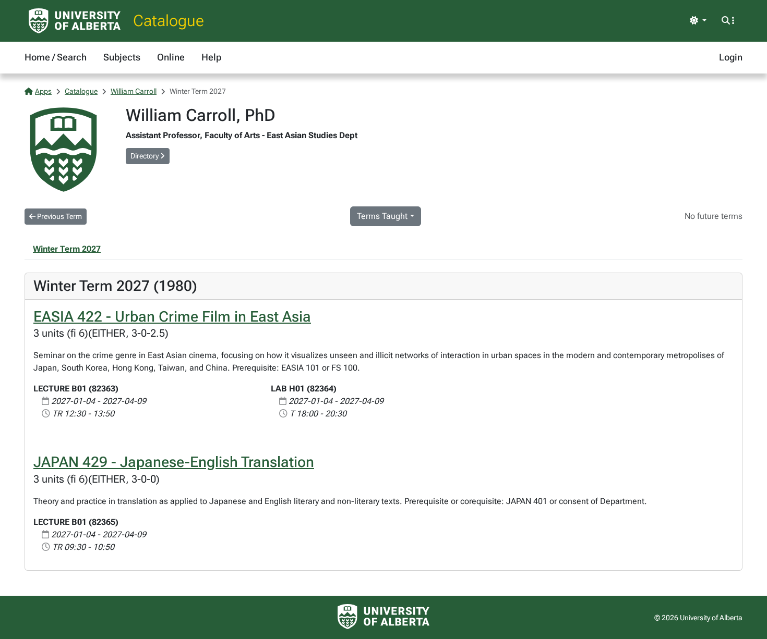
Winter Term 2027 (67, 249)
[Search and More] (728, 21)
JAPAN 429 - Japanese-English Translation (173, 462)
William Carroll (134, 91)
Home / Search (56, 57)
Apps (43, 91)
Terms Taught (382, 216)
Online (171, 57)
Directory (145, 156)
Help (211, 57)
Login (730, 57)
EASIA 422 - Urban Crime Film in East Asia (172, 316)
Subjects (121, 57)
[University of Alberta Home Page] (75, 20)
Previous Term (58, 216)
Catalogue (168, 20)
